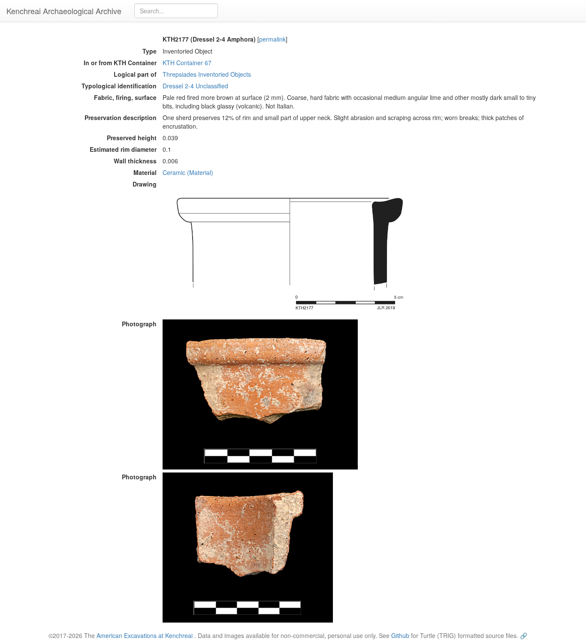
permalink (272, 39)
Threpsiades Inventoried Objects (207, 74)
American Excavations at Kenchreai (145, 635)
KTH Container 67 (187, 62)
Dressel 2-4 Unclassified (195, 85)
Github (400, 635)
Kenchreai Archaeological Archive (63, 10)
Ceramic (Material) (188, 172)
